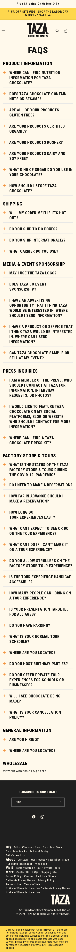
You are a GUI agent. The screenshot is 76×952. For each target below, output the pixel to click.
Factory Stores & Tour (29, 867)
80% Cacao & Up (15, 855)
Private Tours (52, 867)
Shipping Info (49, 872)
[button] (57, 31)
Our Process (38, 859)
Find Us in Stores (46, 876)
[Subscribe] (60, 802)
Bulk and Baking (39, 851)
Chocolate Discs (52, 847)
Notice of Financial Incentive (23, 888)
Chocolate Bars (31, 847)
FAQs (35, 872)
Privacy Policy (46, 880)
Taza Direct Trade (58, 859)
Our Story (23, 859)
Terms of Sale (32, 884)
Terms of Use (13, 884)
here (43, 771)
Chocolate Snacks (16, 851)
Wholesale (41, 863)
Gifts (16, 847)
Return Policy (13, 876)
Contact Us (22, 872)
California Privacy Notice (20, 880)
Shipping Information (20, 863)
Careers (28, 876)
